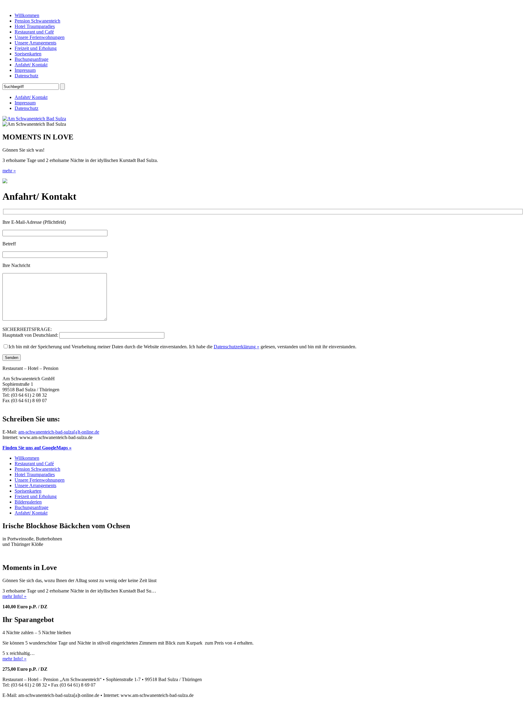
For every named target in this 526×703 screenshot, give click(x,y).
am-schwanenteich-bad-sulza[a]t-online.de (58, 431)
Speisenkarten (28, 53)
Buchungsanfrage (31, 59)
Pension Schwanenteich (37, 20)
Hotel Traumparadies (35, 26)
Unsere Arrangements (35, 42)
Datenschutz (26, 75)
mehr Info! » (14, 596)
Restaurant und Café (34, 31)
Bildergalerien (28, 501)
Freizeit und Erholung (36, 48)
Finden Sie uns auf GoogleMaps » (37, 447)
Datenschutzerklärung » (236, 346)
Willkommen (27, 15)
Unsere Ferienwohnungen (40, 37)
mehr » (9, 170)
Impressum (25, 70)
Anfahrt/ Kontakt (31, 64)
